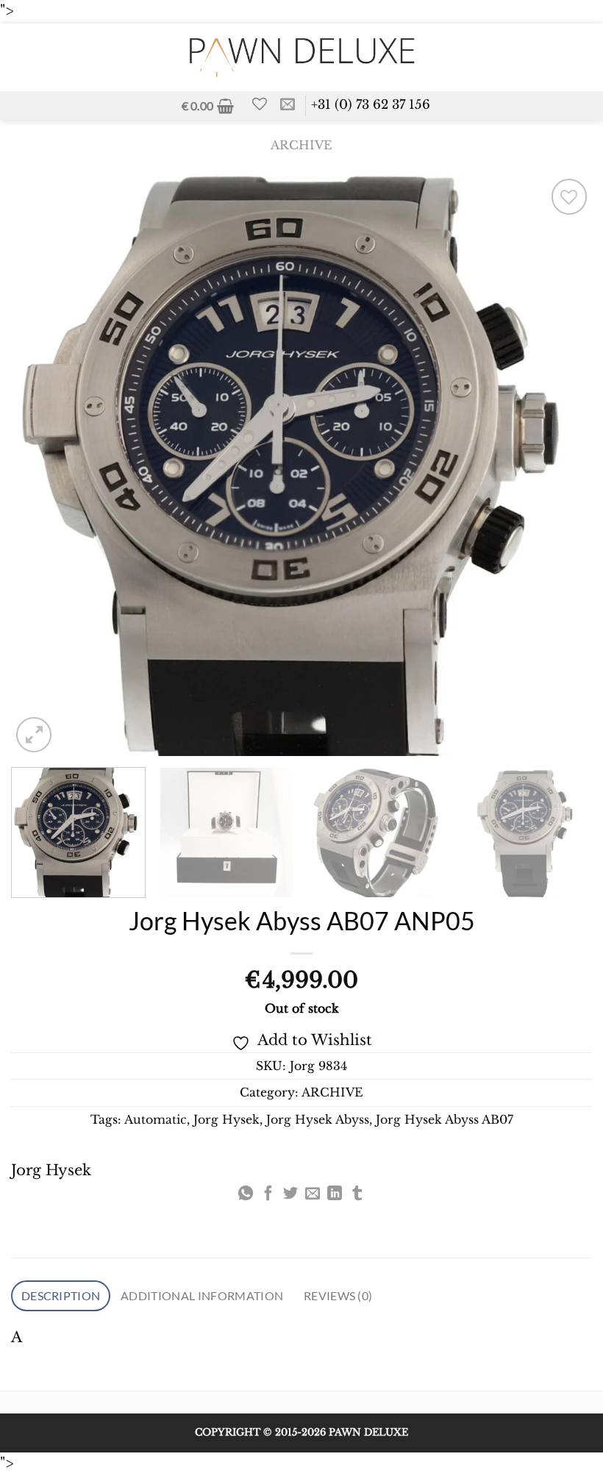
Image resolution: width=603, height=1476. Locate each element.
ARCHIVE (301, 145)
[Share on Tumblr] (357, 1194)
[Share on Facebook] (267, 1194)
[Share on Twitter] (290, 1194)
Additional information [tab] (202, 1295)
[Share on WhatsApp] (245, 1194)
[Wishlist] (259, 104)
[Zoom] (33, 734)
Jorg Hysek (226, 1120)
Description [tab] (61, 1295)
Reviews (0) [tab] (338, 1295)
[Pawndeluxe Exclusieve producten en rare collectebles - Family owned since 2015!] (301, 57)
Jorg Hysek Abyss (317, 1120)
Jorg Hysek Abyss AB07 (444, 1120)
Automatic (155, 1120)
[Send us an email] (287, 105)
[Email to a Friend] (312, 1194)
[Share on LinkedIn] (334, 1194)
